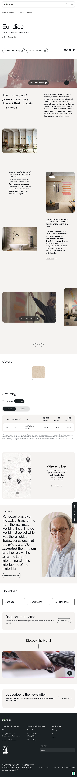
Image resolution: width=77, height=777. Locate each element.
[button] (35, 345)
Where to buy (31, 740)
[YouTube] (51, 767)
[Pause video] (66, 82)
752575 (68, 427)
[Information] (20, 419)
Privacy (54, 730)
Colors (9, 409)
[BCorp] (5, 754)
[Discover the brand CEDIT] (38, 664)
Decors (22, 409)
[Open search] (67, 4)
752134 (46, 427)
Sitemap (54, 738)
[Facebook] (55, 767)
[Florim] (9, 4)
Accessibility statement (9, 740)
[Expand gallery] (67, 323)
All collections (20, 12)
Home (4, 12)
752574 (57, 427)
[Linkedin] (58, 767)
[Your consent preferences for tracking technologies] (73, 773)
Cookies (54, 734)
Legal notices (56, 726)
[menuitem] (19, 401)
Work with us (6, 730)
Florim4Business (32, 730)
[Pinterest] (47, 767)
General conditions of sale (10, 726)
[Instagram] (44, 767)
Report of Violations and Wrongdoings (34, 735)
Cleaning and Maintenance (36, 726)
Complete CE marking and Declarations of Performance (11, 735)
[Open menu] (72, 4)
